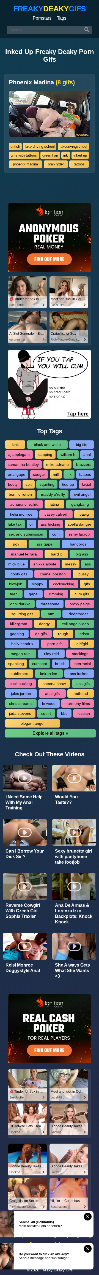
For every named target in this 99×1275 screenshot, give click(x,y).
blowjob (15, 584)
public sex (19, 673)
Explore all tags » (50, 733)
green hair (50, 155)
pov (16, 544)
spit (29, 484)
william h (68, 454)
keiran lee (48, 673)
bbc (64, 713)
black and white (47, 444)
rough (63, 634)
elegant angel (32, 723)
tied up (68, 484)
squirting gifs (22, 614)
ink (65, 155)
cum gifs (82, 594)
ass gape (45, 544)
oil (31, 524)
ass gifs (83, 683)
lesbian (84, 713)
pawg (84, 514)
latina (54, 504)
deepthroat (78, 614)
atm (51, 614)
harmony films (77, 703)
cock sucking (21, 683)
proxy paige (80, 604)
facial (86, 484)
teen (14, 594)
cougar (39, 474)
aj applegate (19, 454)
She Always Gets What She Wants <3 (72, 970)
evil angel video (75, 624)
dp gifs (41, 634)
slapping (45, 454)
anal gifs (52, 693)
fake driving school (40, 146)
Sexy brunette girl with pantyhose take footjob (73, 856)
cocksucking (63, 584)
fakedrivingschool (73, 146)
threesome (50, 604)
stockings (80, 653)
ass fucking (50, 524)
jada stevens (20, 713)
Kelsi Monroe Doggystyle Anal (23, 968)
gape (33, 594)
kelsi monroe (21, 514)
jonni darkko (20, 604)
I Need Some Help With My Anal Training (24, 802)
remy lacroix (79, 534)
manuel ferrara (24, 554)
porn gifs (54, 644)
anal (87, 454)
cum (56, 534)
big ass (82, 554)
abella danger (79, 524)
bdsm (84, 634)
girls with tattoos (24, 155)
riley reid (51, 653)
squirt (46, 713)
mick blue (16, 564)
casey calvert (56, 514)
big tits (81, 444)
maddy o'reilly (53, 494)
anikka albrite (44, 564)
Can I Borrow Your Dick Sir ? (25, 854)
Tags (61, 18)
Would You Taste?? (66, 799)
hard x (56, 554)
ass (88, 564)
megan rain (21, 653)
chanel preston (53, 574)
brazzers (83, 464)
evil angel (82, 494)
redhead (80, 693)
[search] (87, 30)
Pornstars (42, 18)
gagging (17, 634)
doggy (44, 624)
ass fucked (79, 673)
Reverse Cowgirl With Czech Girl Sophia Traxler (23, 911)
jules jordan (21, 693)
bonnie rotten (20, 494)
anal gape (16, 474)
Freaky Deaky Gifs (56, 1270)
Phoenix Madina (42, 82)
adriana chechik (24, 504)
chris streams (20, 703)
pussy (83, 574)
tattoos (79, 164)
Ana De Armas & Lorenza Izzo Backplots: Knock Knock (73, 913)
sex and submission (26, 534)
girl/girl (82, 644)
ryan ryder (56, 164)
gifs (87, 584)
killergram (18, 624)
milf (56, 474)
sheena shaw (54, 683)
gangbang (80, 504)
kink (15, 444)
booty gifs (18, 574)
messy (70, 564)
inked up (80, 155)
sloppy (37, 584)
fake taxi (15, 524)
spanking (16, 663)
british (15, 146)
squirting (47, 484)
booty (13, 484)
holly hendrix (22, 644)
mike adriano (57, 464)
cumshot (39, 663)
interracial (82, 663)
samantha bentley (23, 464)
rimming (56, 594)
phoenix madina (25, 164)
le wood (49, 703)
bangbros (78, 544)
